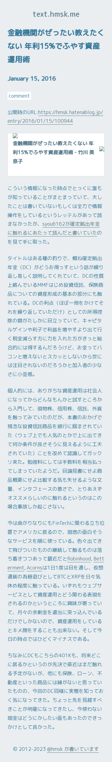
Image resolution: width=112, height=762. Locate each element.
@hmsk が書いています (73, 749)
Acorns (34, 567)
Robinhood (79, 558)
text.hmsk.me (56, 14)
